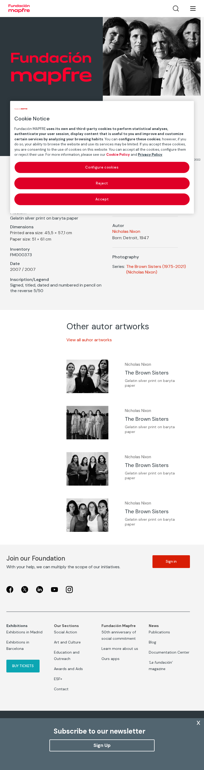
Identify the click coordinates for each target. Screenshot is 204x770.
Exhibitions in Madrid (24, 632)
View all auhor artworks (89, 340)
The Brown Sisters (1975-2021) (156, 266)
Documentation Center (169, 652)
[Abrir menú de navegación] (190, 8)
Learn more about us (119, 648)
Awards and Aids (68, 668)
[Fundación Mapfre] (19, 8)
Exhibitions (17, 625)
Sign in (171, 561)
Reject (102, 183)
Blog (152, 642)
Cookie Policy (118, 154)
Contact (61, 689)
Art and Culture (67, 642)
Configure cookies (101, 167)
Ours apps (110, 658)
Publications (159, 632)
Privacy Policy (150, 154)
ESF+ (58, 678)
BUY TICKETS (23, 666)
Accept (102, 199)
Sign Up (102, 745)
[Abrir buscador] (176, 8)
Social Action (65, 632)
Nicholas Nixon (126, 231)
